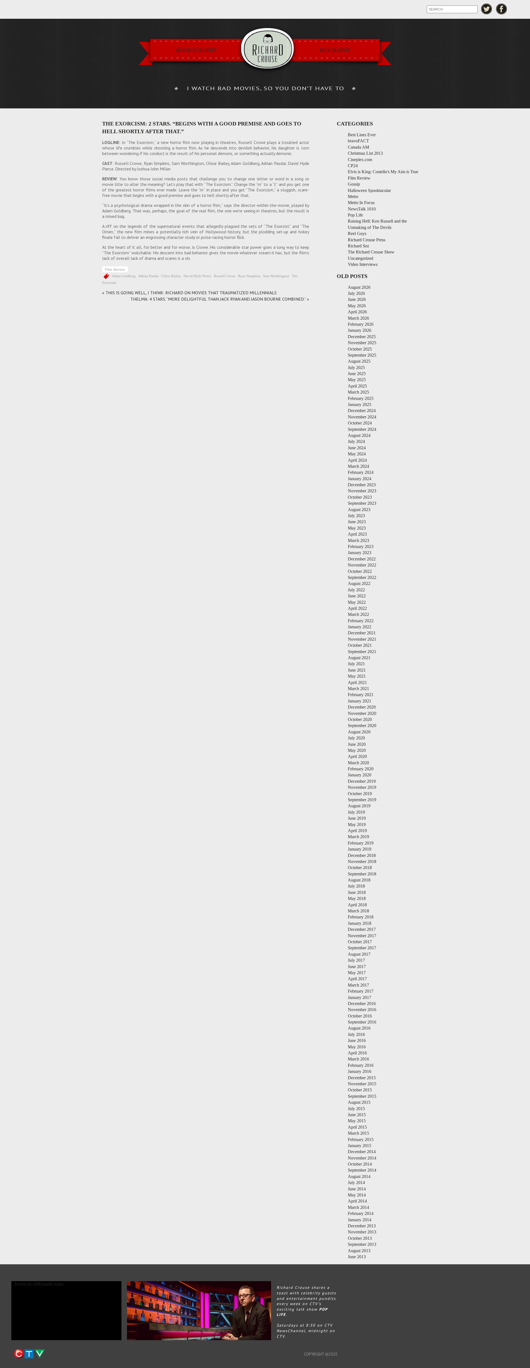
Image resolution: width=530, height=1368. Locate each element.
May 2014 (357, 1195)
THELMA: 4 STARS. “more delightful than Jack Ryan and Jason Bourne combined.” (218, 299)
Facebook (501, 9)
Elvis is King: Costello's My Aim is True (383, 171)
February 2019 (360, 843)
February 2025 (360, 398)
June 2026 (357, 299)
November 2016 (362, 1009)
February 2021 (360, 694)
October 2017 (360, 941)
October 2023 (360, 497)
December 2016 (362, 1003)
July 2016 (356, 1034)
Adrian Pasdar (148, 276)
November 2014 (362, 1158)
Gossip (354, 184)
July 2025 (356, 367)
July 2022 (356, 589)
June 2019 (357, 818)
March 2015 (358, 1133)
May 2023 (357, 528)
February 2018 (360, 917)
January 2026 (359, 330)
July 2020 (356, 738)
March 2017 (358, 985)
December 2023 (362, 484)
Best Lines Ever (362, 134)
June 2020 (357, 744)
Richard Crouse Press (366, 239)
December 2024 (362, 410)
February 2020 (360, 768)
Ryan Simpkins (249, 276)
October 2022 (360, 571)
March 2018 (358, 911)
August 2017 (359, 954)
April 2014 (357, 1201)
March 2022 (358, 614)
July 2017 (356, 960)
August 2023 (359, 509)
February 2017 (360, 991)
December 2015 (362, 1077)
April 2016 (357, 1053)
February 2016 (360, 1065)
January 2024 (359, 478)
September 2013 (362, 1244)
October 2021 (360, 645)
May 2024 (357, 453)
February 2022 (360, 620)
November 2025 (362, 342)
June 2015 (357, 1114)
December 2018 (362, 855)
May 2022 (357, 602)
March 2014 (358, 1207)
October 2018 (360, 867)
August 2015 (359, 1102)
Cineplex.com (360, 159)
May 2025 (357, 379)
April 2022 (357, 608)
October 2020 (360, 719)
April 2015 (357, 1127)
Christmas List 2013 (365, 153)
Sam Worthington (276, 276)
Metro (353, 196)
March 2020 (358, 762)
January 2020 (359, 775)
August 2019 (359, 805)
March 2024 (358, 466)
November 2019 (362, 787)
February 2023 (360, 546)
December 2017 (362, 929)
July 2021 (356, 663)
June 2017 (357, 966)
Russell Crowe (224, 276)
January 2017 (359, 997)
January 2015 (359, 1145)
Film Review (115, 269)
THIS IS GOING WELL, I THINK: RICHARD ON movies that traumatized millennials (191, 292)
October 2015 (360, 1090)
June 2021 (357, 670)
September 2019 (362, 799)
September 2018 (362, 874)
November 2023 (362, 490)
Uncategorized (360, 258)
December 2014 (362, 1151)
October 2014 (360, 1164)
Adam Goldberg (124, 276)
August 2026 (359, 287)
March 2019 (358, 836)
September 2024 (362, 429)
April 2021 (357, 682)
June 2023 (357, 521)
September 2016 (362, 1022)
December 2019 (362, 781)
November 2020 (362, 713)
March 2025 (358, 392)
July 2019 (356, 812)
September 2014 (362, 1170)
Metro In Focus (361, 202)
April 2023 (357, 534)
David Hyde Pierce (197, 276)
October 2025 (360, 349)
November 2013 (362, 1232)
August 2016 (359, 1028)
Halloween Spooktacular (369, 190)
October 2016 (360, 1016)
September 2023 (362, 503)
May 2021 (357, 676)
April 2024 (357, 460)
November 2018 (362, 861)
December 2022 (362, 559)
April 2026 (357, 311)
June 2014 (357, 1189)
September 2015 (362, 1096)
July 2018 (356, 886)
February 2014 (360, 1213)
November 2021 (362, 639)
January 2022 (359, 626)
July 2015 (356, 1108)
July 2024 (356, 441)
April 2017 (357, 978)
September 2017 (362, 947)
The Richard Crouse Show (371, 252)
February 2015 (360, 1139)
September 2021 (362, 651)
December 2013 (362, 1225)
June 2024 (357, 447)
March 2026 (358, 318)
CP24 (353, 165)
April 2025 (357, 386)
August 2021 (359, 657)
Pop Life (355, 215)
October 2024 (360, 423)
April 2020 (357, 756)
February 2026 (360, 324)
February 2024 (360, 472)
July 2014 (356, 1182)
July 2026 (356, 293)
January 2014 (359, 1219)
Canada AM (358, 147)
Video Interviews (363, 264)
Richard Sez (358, 246)
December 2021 (362, 632)
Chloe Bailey (171, 276)
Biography (335, 50)
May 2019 (357, 824)
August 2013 (359, 1250)
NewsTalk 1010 (362, 209)
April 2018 (357, 904)
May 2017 (357, 972)
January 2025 (359, 404)
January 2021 (359, 701)
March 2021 (358, 688)
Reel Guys (357, 233)
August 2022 (359, 583)
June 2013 (357, 1256)
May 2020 (357, 750)
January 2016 (359, 1071)
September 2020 (362, 725)
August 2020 (359, 732)
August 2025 (359, 361)
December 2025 (362, 336)
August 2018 (359, 880)
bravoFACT (358, 140)
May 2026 (357, 305)
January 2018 (359, 923)
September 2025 (362, 355)
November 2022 (362, 565)
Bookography (196, 50)
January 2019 (359, 849)
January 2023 (359, 552)
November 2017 (362, 935)
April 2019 (357, 830)
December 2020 (362, 707)
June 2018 (357, 892)
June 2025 (357, 373)
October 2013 (360, 1238)
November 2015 (362, 1083)
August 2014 (359, 1176)
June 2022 (357, 596)
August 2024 (359, 435)
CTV (29, 1354)
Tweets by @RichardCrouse (38, 1284)
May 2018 (357, 898)
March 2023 (358, 540)
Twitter (486, 9)
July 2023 (356, 515)
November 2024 (362, 417)
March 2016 (358, 1059)
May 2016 (357, 1046)
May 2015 (357, 1120)
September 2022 (362, 577)
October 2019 (360, 793)
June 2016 (357, 1040)
